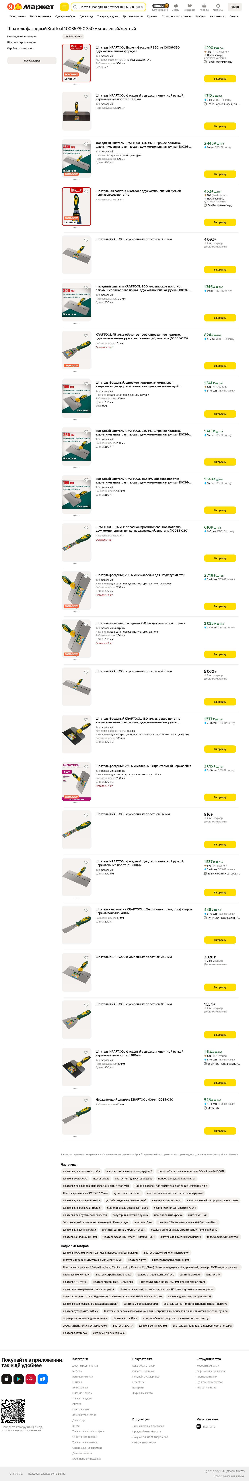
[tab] (17, 16)
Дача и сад (78, 1420)
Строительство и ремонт (87, 1447)
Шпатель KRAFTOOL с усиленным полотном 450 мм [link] (134, 671)
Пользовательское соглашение (46, 1473)
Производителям (207, 1376)
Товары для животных (85, 1442)
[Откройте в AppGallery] (31, 1383)
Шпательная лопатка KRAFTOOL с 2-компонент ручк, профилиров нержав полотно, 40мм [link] (144, 911)
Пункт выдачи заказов (210, 1382)
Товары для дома (82, 1398)
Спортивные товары (84, 1436)
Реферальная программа (211, 1371)
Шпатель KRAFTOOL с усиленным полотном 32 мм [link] (133, 814)
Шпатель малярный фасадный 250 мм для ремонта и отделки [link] (140, 623)
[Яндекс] (240, 1476)
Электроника (80, 1387)
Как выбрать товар (143, 1365)
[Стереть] (141, 7)
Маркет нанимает (207, 1387)
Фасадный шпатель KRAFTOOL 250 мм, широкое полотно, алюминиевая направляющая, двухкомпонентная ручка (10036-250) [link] (142, 432)
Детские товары (82, 1453)
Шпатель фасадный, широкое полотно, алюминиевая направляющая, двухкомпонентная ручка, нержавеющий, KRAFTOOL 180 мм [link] (137, 384)
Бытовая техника (82, 1376)
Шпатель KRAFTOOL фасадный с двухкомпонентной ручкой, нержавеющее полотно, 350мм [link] (140, 97)
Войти (234, 7)
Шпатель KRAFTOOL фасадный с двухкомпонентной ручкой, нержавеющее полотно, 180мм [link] (140, 1053)
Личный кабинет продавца (148, 1426)
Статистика (16, 1473)
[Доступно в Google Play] (18, 1383)
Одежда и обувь (82, 1393)
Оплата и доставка (143, 1371)
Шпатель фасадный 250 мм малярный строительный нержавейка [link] (143, 766)
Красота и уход (81, 1409)
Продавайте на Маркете (146, 1431)
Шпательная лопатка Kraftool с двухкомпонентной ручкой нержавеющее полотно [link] (138, 192)
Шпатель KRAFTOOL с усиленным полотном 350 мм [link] (134, 239)
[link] (81, 1171)
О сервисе (138, 1382)
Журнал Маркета (142, 1393)
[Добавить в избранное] (86, 48)
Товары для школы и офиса (88, 1431)
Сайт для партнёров (144, 1442)
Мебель (77, 1371)
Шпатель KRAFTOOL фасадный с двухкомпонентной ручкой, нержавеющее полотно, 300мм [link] (140, 863)
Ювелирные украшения (86, 1458)
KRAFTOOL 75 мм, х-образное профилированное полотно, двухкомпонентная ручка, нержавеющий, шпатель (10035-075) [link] (142, 336)
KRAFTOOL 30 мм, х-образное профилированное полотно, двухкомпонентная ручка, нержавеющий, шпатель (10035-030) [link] (142, 528)
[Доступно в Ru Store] (43, 1383)
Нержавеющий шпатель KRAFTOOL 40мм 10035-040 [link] (134, 1099)
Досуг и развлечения (85, 1365)
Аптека (76, 1404)
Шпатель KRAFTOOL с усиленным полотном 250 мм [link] (134, 957)
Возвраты (138, 1387)
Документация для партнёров (150, 1437)
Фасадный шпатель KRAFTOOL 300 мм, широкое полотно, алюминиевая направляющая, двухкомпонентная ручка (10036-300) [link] (142, 288)
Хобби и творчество (84, 1414)
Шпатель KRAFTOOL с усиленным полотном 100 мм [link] (134, 1004)
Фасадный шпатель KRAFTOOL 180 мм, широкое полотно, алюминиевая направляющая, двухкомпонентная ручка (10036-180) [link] (142, 480)
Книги (75, 1425)
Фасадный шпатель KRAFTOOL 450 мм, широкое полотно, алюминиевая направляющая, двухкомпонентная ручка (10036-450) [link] (142, 144)
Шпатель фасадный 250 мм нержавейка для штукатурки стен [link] (140, 575)
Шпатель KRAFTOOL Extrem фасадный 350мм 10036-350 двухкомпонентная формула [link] (138, 49)
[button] (73, 36)
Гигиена (77, 1382)
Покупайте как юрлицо (145, 1376)
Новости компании (208, 1365)
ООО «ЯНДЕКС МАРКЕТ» (230, 1471)
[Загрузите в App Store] (6, 1383)
